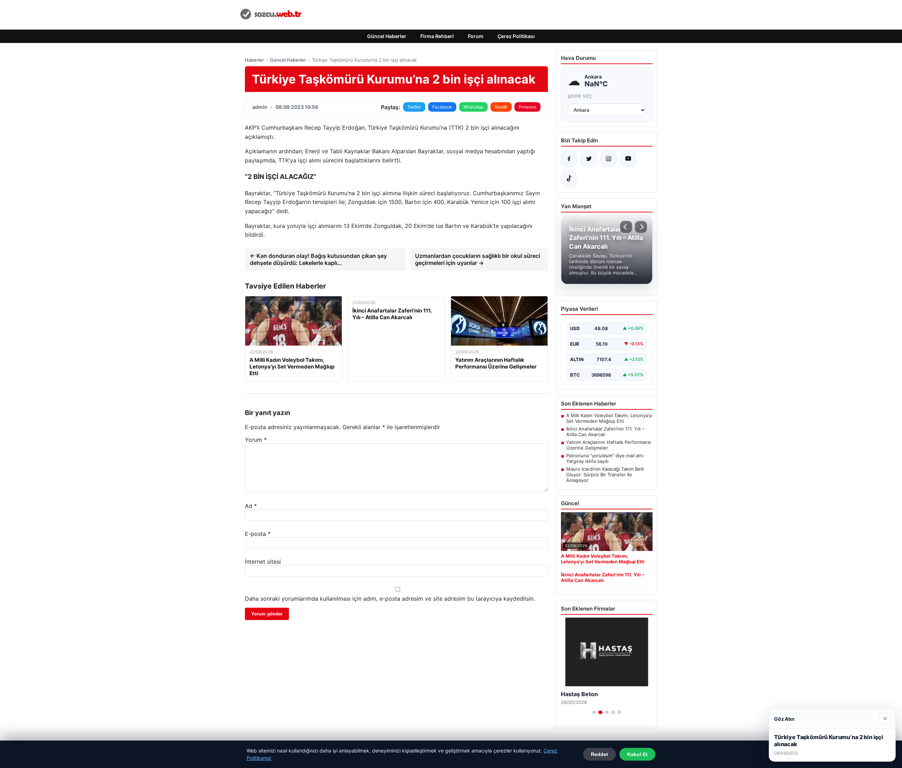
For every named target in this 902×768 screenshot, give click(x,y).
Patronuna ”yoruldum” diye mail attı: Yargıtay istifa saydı (605, 458)
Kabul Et (637, 754)
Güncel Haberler (386, 36)
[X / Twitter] (589, 159)
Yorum (256, 439)
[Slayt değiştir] (594, 712)
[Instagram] (608, 159)
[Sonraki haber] (641, 227)
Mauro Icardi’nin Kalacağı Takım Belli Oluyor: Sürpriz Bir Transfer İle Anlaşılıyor (605, 474)
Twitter (414, 107)
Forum (475, 36)
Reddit (501, 107)
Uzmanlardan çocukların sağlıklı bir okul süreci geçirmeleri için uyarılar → (477, 259)
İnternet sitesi (263, 561)
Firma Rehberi (437, 36)
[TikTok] (569, 179)
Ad (251, 505)
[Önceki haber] (626, 227)
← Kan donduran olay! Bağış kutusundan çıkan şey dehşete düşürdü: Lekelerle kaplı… (318, 259)
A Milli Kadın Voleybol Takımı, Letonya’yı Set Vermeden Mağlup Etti (609, 418)
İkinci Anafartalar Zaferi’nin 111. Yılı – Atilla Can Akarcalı (605, 431)
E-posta (258, 533)
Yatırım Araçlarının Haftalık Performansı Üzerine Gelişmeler (608, 445)
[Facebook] (569, 159)
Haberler (254, 60)
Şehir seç (580, 96)
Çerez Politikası (516, 36)
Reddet (599, 754)
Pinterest (527, 107)
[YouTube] (628, 159)
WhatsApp (473, 107)
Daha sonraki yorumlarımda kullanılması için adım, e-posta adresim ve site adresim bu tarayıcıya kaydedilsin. (390, 598)
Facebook (442, 107)
